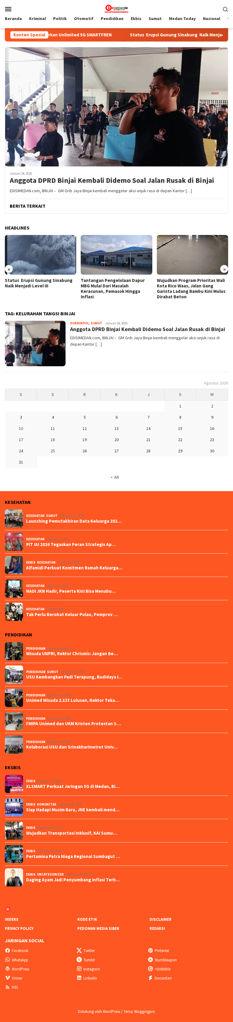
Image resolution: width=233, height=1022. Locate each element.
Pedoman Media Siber (98, 928)
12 (85, 428)
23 (212, 439)
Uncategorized (50, 874)
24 (21, 451)
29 (180, 451)
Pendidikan (36, 648)
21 (148, 439)
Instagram (91, 969)
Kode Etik (87, 919)
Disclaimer (160, 919)
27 (116, 451)
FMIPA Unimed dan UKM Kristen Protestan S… (73, 723)
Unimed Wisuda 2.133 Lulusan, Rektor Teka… (72, 700)
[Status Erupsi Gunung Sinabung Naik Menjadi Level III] (40, 255)
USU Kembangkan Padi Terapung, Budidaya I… (74, 677)
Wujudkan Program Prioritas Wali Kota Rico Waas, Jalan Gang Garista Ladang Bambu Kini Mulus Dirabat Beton (191, 289)
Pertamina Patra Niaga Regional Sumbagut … (73, 856)
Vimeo (17, 978)
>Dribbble (163, 969)
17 (21, 439)
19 (85, 439)
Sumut (96, 323)
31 (21, 462)
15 (180, 428)
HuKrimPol (79, 323)
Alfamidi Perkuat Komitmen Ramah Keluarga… (74, 568)
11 (53, 428)
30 (212, 451)
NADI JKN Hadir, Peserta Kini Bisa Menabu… (71, 591)
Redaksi (157, 928)
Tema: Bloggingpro (139, 1011)
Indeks (12, 919)
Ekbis (30, 562)
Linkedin (90, 978)
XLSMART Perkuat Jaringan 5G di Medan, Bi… (73, 786)
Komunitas (46, 804)
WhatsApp (20, 960)
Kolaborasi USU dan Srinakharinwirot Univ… (72, 747)
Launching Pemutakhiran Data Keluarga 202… (74, 521)
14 (148, 428)
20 (116, 439)
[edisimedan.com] (116, 8)
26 (85, 451)
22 (180, 439)
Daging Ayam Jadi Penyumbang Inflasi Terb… (73, 880)
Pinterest (162, 950)
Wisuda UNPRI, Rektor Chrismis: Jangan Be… (72, 653)
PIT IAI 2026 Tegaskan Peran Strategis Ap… (71, 544)
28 (148, 451)
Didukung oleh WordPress (99, 1011)
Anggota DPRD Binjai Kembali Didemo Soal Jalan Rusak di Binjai (112, 180)
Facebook (20, 950)
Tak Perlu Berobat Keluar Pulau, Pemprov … (72, 614)
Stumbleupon (166, 960)
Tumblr (89, 960)
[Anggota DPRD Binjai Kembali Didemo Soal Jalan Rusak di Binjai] (116, 106)
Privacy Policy (19, 928)
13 (116, 428)
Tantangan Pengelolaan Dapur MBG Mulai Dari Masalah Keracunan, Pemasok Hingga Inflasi (113, 289)
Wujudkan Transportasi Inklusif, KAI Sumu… (71, 833)
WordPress (20, 969)
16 (212, 428)
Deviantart (163, 978)
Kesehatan (35, 516)
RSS (15, 987)
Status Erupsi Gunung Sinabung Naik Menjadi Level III (161, 35)
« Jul (115, 477)
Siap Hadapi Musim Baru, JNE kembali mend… (73, 810)
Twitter (89, 950)
